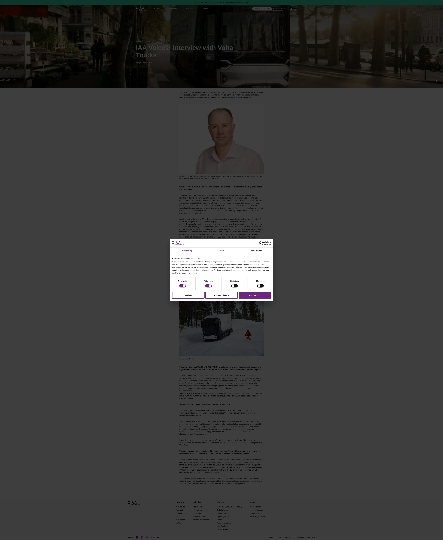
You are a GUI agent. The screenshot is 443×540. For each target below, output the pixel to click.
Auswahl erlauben (221, 295)
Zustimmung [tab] (187, 251)
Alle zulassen (254, 295)
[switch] (208, 285)
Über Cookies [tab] (256, 251)
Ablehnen (188, 295)
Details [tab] (221, 251)
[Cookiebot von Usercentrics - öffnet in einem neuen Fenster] (261, 243)
